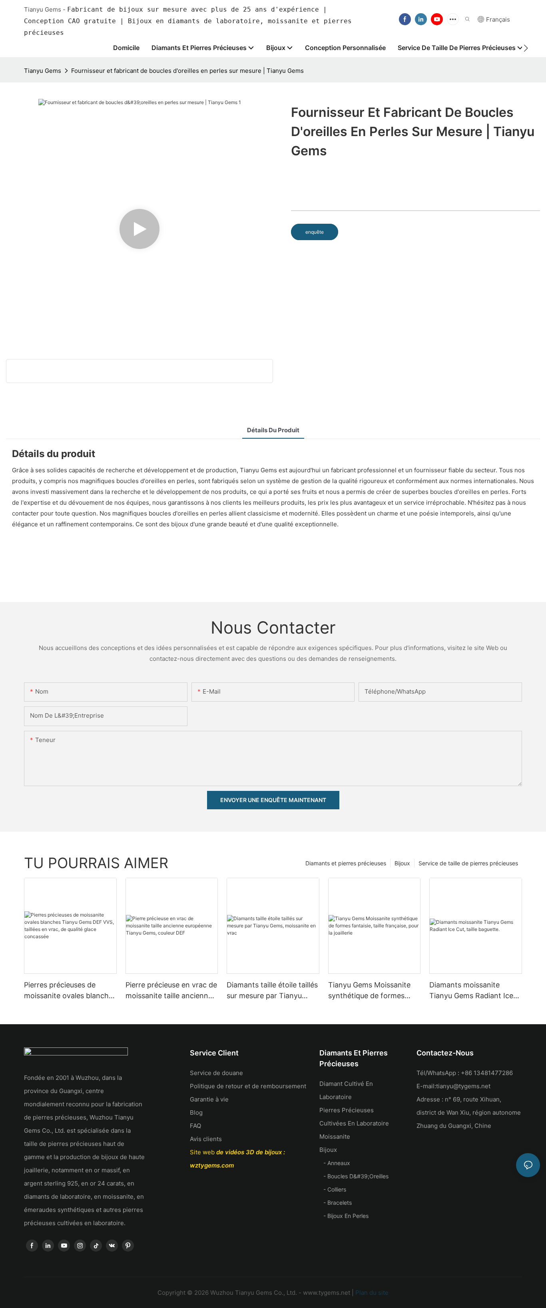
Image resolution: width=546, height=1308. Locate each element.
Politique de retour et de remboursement (248, 1086)
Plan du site (371, 1292)
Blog (196, 1112)
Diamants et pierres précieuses (345, 863)
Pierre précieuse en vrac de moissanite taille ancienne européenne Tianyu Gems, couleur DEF (171, 991)
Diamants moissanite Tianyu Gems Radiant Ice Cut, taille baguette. (471, 991)
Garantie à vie (209, 1099)
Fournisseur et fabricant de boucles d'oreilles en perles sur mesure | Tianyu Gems (187, 70)
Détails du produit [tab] (273, 430)
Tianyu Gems (42, 70)
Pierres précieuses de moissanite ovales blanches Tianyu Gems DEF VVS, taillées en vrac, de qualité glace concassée (70, 991)
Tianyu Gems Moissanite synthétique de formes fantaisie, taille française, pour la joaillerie (370, 991)
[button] (526, 48)
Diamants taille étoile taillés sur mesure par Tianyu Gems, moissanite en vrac (272, 991)
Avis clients (206, 1139)
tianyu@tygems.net (463, 1086)
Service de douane (216, 1073)
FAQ (195, 1125)
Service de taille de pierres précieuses (468, 863)
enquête (314, 232)
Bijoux (402, 863)
